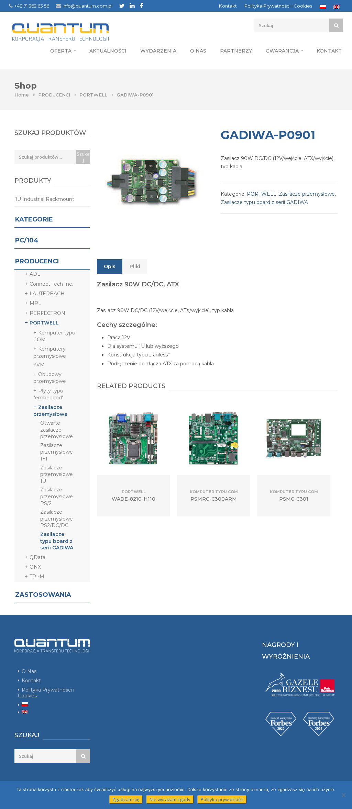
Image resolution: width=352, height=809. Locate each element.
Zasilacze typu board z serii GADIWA (264, 202)
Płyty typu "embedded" (48, 394)
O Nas (198, 51)
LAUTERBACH (47, 293)
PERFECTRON (47, 313)
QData (37, 557)
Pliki (135, 266)
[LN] (132, 5)
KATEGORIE (34, 219)
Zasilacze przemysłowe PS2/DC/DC (56, 518)
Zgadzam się (125, 799)
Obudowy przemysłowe (49, 377)
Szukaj (83, 157)
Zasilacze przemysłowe (307, 194)
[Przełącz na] (323, 7)
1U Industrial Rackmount (44, 199)
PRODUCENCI (54, 95)
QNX (35, 567)
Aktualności (107, 51)
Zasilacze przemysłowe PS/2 (56, 496)
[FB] (141, 5)
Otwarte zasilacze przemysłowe (56, 430)
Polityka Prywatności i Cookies (278, 6)
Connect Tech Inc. (51, 284)
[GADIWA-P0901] (152, 182)
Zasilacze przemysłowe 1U (56, 474)
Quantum (73, 32)
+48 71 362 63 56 (31, 6)
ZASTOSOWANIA (43, 595)
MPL (35, 303)
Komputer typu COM (54, 336)
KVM (39, 365)
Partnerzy (236, 51)
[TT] (121, 6)
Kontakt (228, 6)
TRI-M (37, 576)
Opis (110, 266)
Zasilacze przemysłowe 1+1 (56, 452)
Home (21, 95)
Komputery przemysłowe (49, 352)
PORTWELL (93, 95)
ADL (35, 274)
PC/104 (26, 240)
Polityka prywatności (222, 799)
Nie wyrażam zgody (170, 799)
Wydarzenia (158, 51)
